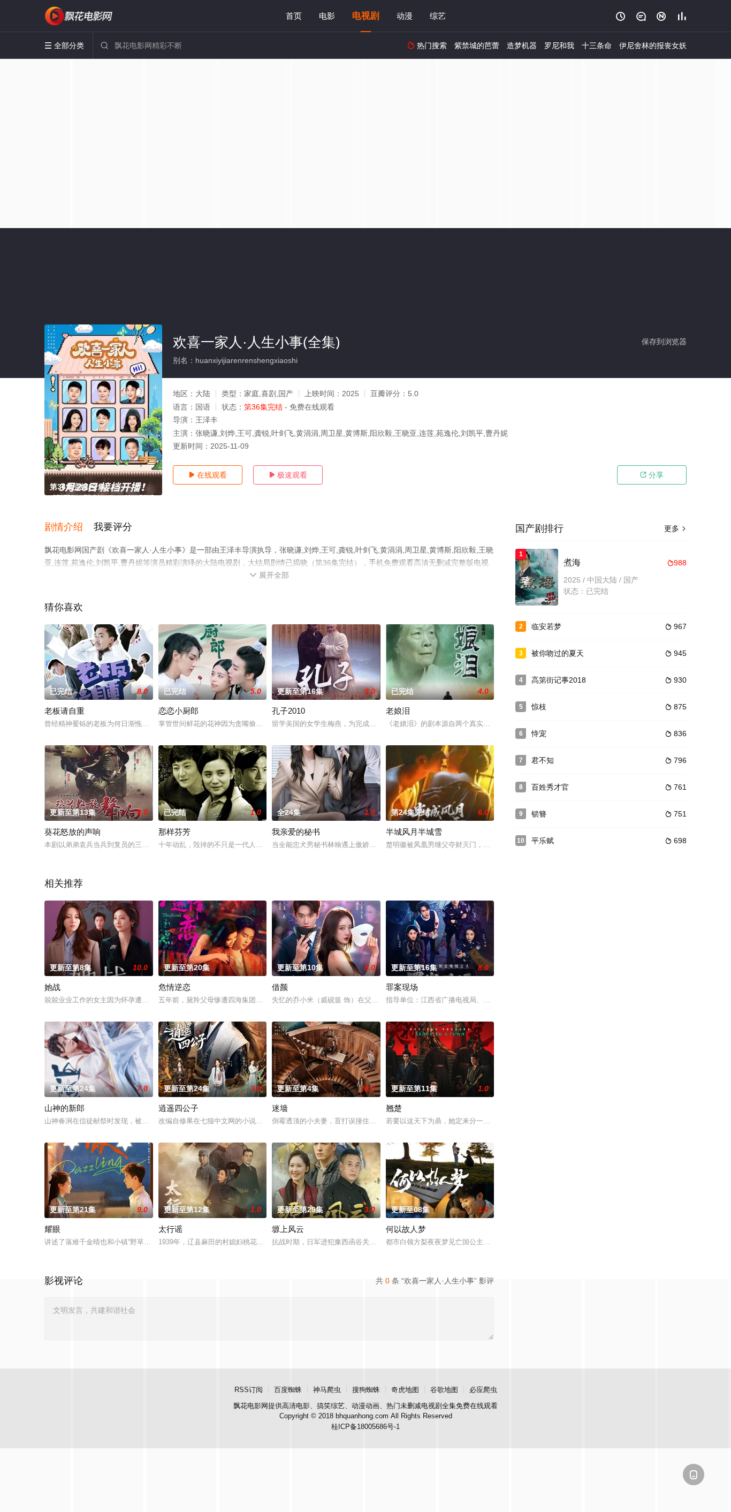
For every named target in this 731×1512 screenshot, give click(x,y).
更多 (675, 528)
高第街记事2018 (558, 680)
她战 (52, 987)
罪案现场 (402, 987)
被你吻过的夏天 (557, 653)
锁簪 (538, 814)
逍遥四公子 (178, 1108)
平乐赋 (542, 840)
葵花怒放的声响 (72, 831)
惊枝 (538, 706)
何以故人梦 (406, 1229)
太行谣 (170, 1229)
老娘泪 (398, 710)
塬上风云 (288, 1229)
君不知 (542, 760)
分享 (652, 475)
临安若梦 (546, 626)
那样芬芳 (174, 831)
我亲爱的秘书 (296, 831)
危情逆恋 (174, 987)
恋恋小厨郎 (178, 710)
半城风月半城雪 (414, 831)
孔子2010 (288, 710)
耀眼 (52, 1229)
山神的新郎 (64, 1108)
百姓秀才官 (550, 787)
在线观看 (207, 475)
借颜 (280, 987)
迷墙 (280, 1108)
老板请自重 (64, 710)
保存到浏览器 (664, 341)
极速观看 (288, 475)
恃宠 (538, 733)
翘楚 (394, 1108)
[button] (69, 527)
